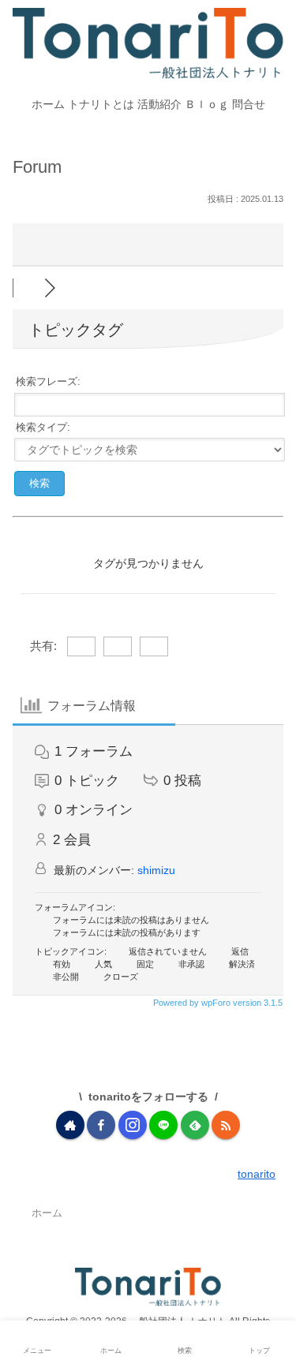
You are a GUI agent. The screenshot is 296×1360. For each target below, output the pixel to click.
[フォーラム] (28, 288)
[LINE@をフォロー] (163, 1125)
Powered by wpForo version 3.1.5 (217, 1002)
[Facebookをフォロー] (101, 1125)
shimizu (156, 870)
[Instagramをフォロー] (132, 1125)
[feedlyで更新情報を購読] (195, 1125)
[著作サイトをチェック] (70, 1125)
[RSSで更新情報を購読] (226, 1125)
